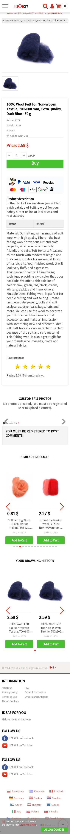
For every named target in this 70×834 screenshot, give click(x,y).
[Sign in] (53, 6)
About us (7, 688)
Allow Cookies (54, 829)
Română (58, 791)
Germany (19, 798)
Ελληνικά (39, 791)
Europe (56, 804)
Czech (18, 804)
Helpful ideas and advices (16, 719)
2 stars (25, 366)
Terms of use (9, 696)
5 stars (48, 366)
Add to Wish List (19, 135)
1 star (18, 366)
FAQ (27, 688)
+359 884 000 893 (53, 13)
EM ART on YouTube (20, 745)
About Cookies (10, 701)
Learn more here (28, 824)
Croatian (56, 798)
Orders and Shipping (36, 696)
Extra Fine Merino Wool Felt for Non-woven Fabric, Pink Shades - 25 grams (51, 524)
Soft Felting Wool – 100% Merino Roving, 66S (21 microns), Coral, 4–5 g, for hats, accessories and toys (19, 524)
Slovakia (53, 811)
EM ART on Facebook (21, 738)
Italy (19, 811)
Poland (35, 811)
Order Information (35, 692)
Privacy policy (10, 692)
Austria (38, 798)
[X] (3, 821)
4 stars (40, 366)
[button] (14, 546)
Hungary (36, 804)
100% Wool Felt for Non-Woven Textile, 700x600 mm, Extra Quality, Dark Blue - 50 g (19, 628)
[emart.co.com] (19, 6)
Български (18, 791)
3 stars (33, 366)
